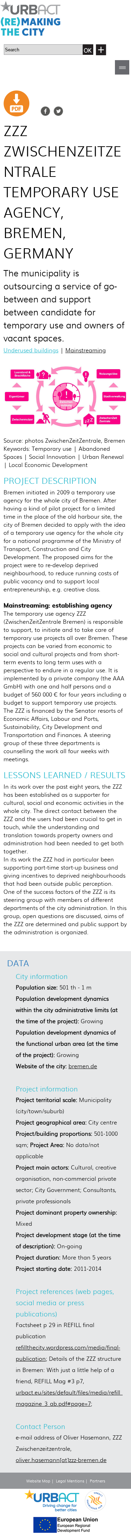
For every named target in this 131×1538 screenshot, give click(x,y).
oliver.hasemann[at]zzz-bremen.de (61, 1460)
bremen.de (82, 1066)
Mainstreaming (85, 350)
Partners (97, 1480)
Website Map (38, 1480)
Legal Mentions (70, 1480)
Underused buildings (30, 350)
